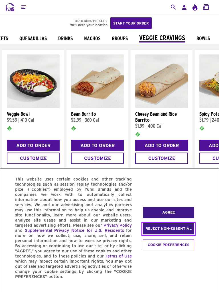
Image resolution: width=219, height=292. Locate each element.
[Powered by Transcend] (9, 289)
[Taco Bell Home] (10, 7)
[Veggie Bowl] (33, 106)
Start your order (131, 23)
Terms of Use (119, 256)
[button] (23, 7)
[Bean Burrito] (97, 106)
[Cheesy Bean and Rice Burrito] (161, 106)
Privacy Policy (118, 225)
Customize (33, 158)
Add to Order (33, 145)
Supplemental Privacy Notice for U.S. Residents (74, 230)
